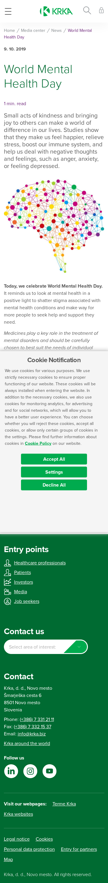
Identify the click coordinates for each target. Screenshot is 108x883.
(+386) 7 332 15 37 (32, 727)
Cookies (44, 839)
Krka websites (18, 814)
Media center (33, 30)
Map (8, 860)
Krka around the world (27, 744)
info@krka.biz (32, 734)
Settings (54, 472)
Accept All (54, 459)
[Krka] (56, 11)
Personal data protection (29, 849)
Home (9, 30)
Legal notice (17, 839)
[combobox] (46, 647)
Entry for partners (79, 849)
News (56, 30)
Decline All (54, 485)
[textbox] (46, 647)
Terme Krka (64, 804)
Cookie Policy (38, 443)
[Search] (87, 11)
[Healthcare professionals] (101, 11)
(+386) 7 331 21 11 (37, 719)
